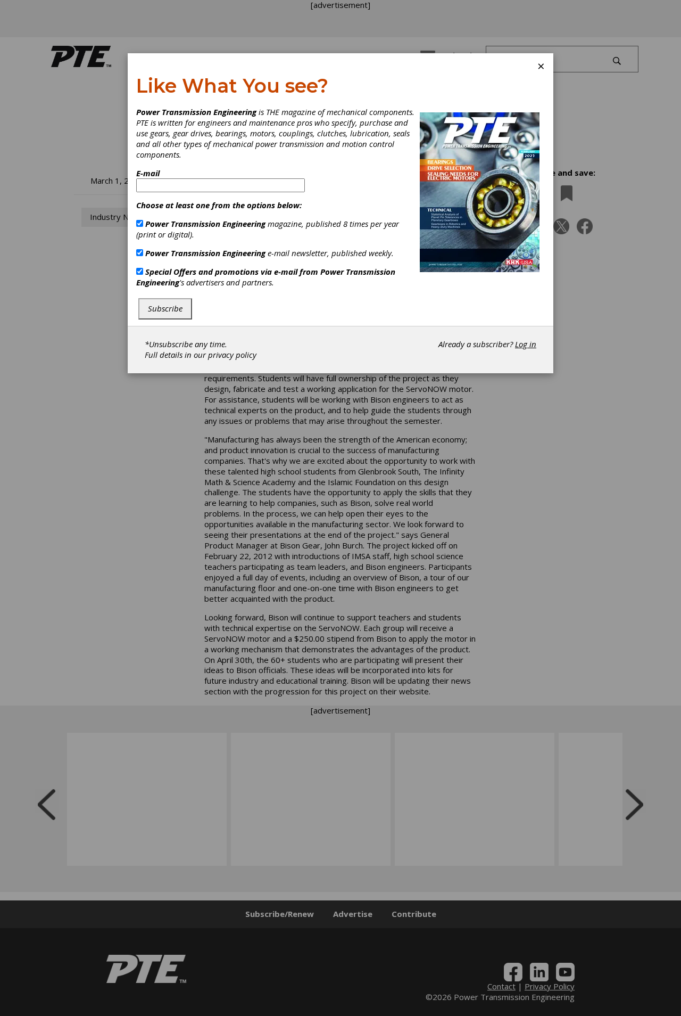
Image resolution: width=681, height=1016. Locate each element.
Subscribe (165, 308)
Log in (525, 344)
